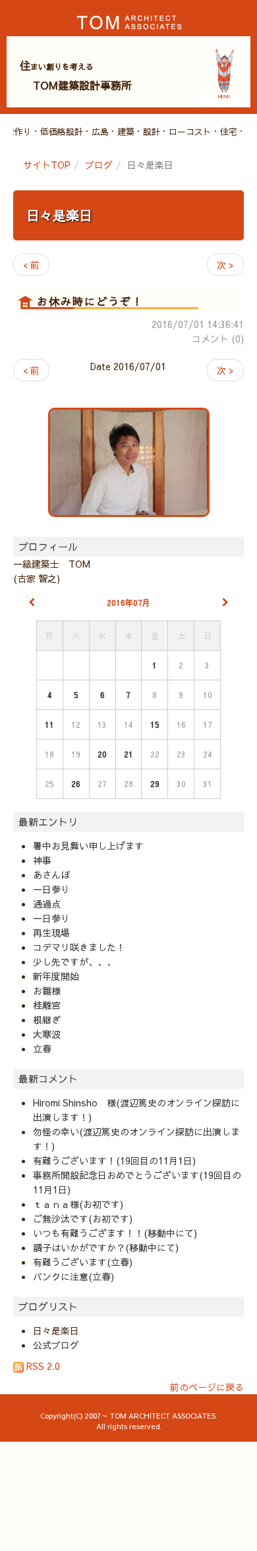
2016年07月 (128, 602)
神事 (42, 860)
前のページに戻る (207, 1387)
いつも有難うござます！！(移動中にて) (115, 1232)
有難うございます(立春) (82, 1261)
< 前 (31, 264)
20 (102, 754)
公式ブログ (56, 1344)
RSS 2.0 (42, 1366)
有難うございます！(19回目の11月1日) (114, 1160)
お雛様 (47, 990)
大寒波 (47, 1034)
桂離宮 (47, 1005)
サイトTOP (47, 164)
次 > (225, 264)
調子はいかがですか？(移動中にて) (106, 1247)
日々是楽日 (59, 215)
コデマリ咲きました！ (79, 947)
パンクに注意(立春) (73, 1276)
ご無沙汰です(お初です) (82, 1218)
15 (154, 724)
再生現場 (51, 932)
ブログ (99, 164)
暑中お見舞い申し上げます (88, 845)
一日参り (51, 889)
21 (128, 754)
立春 (42, 1048)
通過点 (47, 903)
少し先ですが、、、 (74, 961)
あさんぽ (51, 874)
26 (75, 783)
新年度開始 (56, 976)
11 (49, 724)
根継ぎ (47, 1019)
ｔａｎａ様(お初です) (78, 1204)
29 (154, 783)
